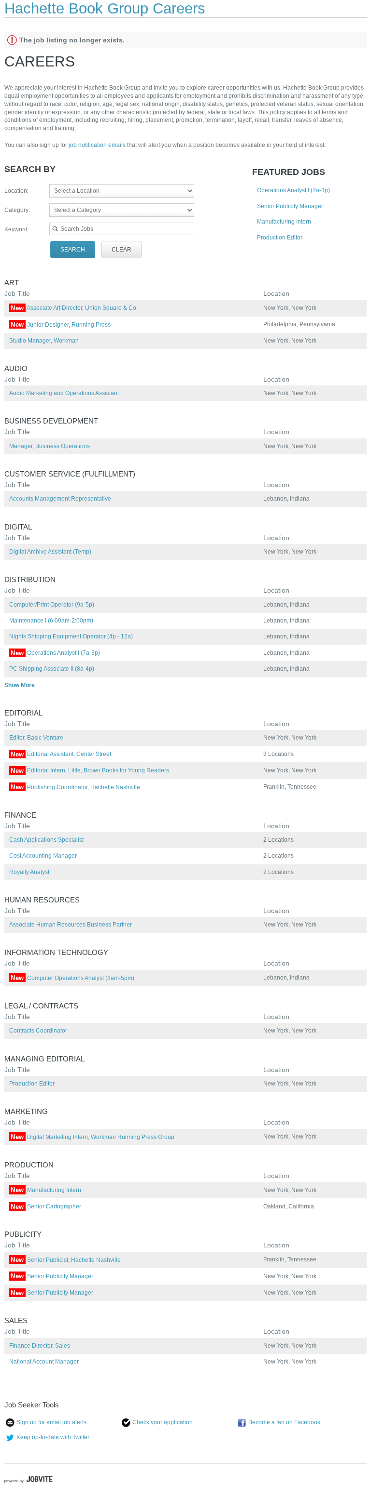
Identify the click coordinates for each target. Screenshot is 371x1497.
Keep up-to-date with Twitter (52, 1437)
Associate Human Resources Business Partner (70, 924)
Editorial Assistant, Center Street (61, 754)
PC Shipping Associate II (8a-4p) (51, 668)
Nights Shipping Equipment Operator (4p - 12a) (71, 636)
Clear (121, 249)
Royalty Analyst (29, 872)
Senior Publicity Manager (290, 206)
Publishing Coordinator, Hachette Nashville (75, 787)
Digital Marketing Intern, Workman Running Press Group (92, 1137)
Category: (17, 210)
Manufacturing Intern (284, 221)
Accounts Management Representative (60, 498)
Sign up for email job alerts (51, 1422)
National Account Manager (44, 1361)
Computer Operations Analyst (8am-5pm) (72, 978)
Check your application (162, 1422)
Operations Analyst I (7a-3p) (293, 190)
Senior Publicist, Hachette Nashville (66, 1260)
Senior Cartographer (46, 1206)
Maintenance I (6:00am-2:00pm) (51, 620)
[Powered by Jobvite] (28, 1480)
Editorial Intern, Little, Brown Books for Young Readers (90, 770)
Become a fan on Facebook (284, 1422)
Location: (16, 190)
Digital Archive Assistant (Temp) (50, 551)
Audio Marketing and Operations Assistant (64, 393)
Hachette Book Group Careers (104, 8)
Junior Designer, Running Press (61, 324)
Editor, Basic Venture (36, 737)
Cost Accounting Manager (43, 855)
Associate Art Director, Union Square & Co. (74, 308)
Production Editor (279, 237)
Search (72, 249)
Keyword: (16, 229)
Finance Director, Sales (39, 1345)
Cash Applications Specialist (46, 839)
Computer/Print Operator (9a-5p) (51, 604)
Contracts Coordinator (38, 1030)
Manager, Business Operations (49, 446)
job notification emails (98, 145)
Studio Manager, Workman (44, 340)
